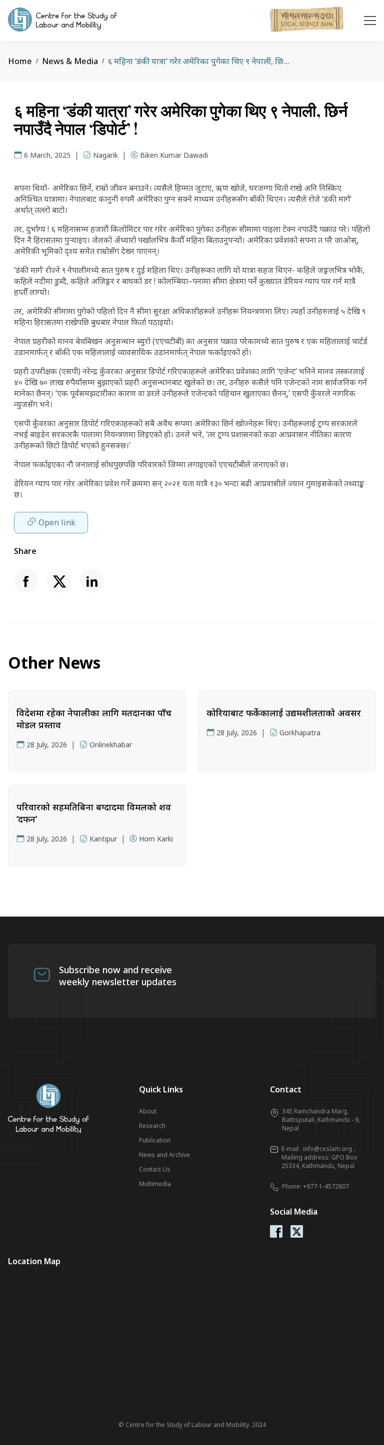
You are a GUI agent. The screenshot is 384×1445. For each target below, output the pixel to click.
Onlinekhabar (111, 744)
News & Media (70, 61)
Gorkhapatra (300, 732)
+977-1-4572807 (326, 1186)
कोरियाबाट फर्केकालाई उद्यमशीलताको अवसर (283, 713)
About (147, 1111)
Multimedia (155, 1184)
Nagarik (105, 155)
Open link (57, 522)
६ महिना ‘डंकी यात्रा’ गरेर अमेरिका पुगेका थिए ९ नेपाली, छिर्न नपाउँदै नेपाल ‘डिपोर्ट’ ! (233, 61)
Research (152, 1125)
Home (20, 61)
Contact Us (154, 1169)
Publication (154, 1140)
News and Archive (164, 1154)
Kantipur (103, 838)
